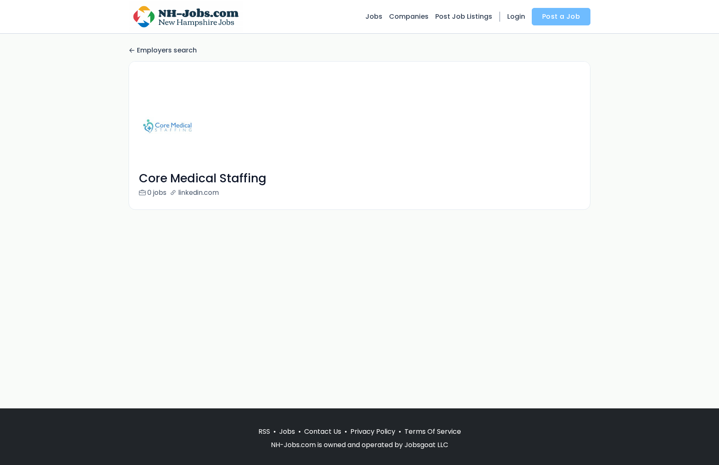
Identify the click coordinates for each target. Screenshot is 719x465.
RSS (264, 431)
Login (516, 16)
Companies (409, 16)
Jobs (373, 16)
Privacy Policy (372, 431)
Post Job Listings (463, 16)
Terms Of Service (432, 431)
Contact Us (322, 431)
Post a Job (561, 16)
